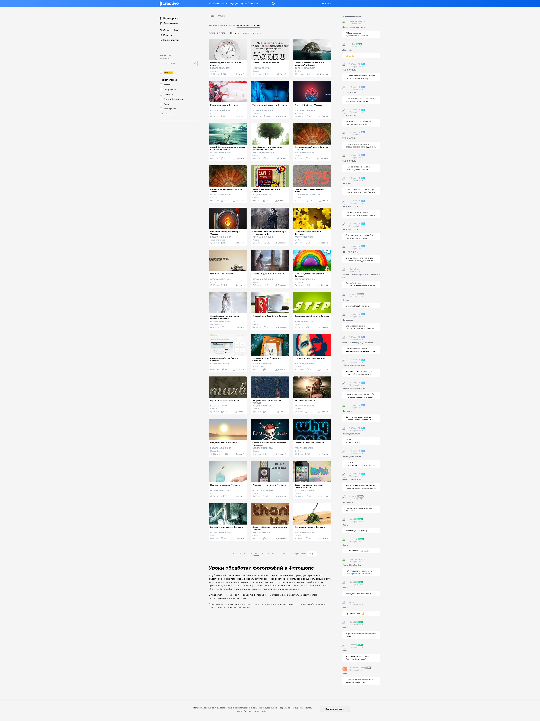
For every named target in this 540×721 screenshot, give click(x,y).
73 (239, 553)
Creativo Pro (170, 30)
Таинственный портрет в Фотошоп (269, 105)
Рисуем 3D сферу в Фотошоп (309, 105)
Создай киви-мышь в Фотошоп (310, 527)
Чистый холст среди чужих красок (357, 343)
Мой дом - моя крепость (222, 274)
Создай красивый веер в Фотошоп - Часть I (227, 190)
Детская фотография (173, 99)
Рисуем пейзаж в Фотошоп (223, 442)
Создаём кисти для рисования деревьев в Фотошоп (267, 148)
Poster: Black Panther (351, 565)
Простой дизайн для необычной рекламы (226, 64)
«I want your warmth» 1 (352, 479)
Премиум (179, 72)
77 (261, 553)
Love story (168, 94)
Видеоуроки (170, 18)
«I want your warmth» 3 (352, 434)
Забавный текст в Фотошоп (265, 63)
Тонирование (170, 89)
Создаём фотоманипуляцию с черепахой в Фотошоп (309, 64)
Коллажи (168, 85)
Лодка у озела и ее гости (353, 27)
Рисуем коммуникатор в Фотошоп (269, 485)
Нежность (347, 411)
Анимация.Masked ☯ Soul (353, 366)
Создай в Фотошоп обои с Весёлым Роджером (269, 443)
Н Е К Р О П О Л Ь (350, 184)
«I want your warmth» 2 (352, 457)
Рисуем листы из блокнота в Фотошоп (266, 359)
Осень (345, 525)
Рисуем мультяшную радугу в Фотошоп (309, 275)
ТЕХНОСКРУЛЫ (349, 70)
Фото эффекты (170, 109)
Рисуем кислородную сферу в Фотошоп (225, 232)
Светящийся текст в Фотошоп (309, 442)
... (229, 553)
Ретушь (167, 104)
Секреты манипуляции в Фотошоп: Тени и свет (361, 276)
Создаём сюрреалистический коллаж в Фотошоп (224, 317)
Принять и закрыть (335, 709)
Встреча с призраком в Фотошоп (226, 527)
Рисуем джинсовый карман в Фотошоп (266, 401)
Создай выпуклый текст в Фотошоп (312, 316)
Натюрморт (347, 320)
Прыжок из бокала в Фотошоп (225, 485)
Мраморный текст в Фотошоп (224, 400)
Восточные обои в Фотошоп (224, 105)
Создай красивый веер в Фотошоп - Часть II (311, 148)
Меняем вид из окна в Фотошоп (268, 274)
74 (245, 553)
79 (273, 553)
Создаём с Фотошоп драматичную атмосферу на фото (269, 232)
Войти (327, 3)
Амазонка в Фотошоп (305, 400)
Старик (345, 300)
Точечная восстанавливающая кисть (310, 190)
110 (283, 553)
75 (250, 553)
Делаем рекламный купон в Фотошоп (266, 190)
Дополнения (170, 23)
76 (256, 553)
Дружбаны (347, 50)
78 (267, 553)
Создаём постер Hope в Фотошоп (311, 358)
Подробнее (262, 711)
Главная (214, 25)
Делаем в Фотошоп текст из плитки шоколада (269, 528)
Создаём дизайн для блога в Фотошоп (224, 359)
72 (234, 553)
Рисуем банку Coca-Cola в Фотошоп (269, 316)
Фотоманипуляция (248, 25)
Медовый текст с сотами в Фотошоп (308, 232)
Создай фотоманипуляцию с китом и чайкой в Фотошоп (227, 148)
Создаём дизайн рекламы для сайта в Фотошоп (309, 486)
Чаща (344, 651)
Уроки (228, 25)
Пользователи (171, 40)
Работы (167, 35)
